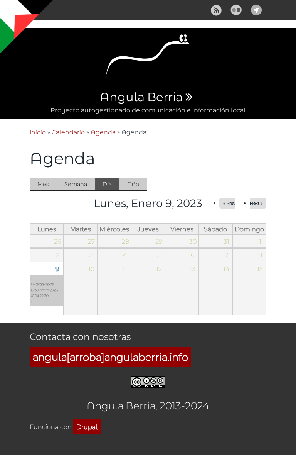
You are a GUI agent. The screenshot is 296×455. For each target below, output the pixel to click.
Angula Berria (141, 97)
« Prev (229, 203)
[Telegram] (256, 9)
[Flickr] (236, 9)
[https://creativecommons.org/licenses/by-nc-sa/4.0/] (148, 381)
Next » (256, 203)
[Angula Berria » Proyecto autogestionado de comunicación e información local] (148, 58)
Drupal (87, 427)
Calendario (68, 132)
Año (133, 184)
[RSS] (216, 9)
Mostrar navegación (13, 12)
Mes (43, 184)
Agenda (103, 132)
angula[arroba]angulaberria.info (110, 356)
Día (111, 185)
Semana (75, 184)
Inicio (38, 132)
